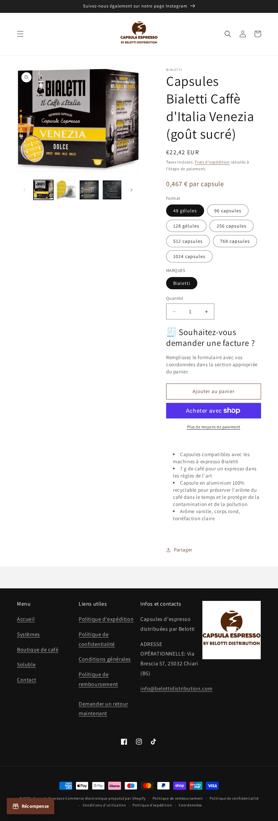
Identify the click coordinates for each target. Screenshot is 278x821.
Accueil (26, 619)
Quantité (174, 298)
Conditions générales (105, 659)
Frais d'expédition (212, 161)
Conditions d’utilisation (104, 805)
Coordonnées (190, 805)
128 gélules (186, 226)
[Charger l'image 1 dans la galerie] (43, 190)
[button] (20, 33)
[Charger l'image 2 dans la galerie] (66, 190)
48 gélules (185, 211)
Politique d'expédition (106, 619)
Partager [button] (183, 550)
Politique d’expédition (152, 805)
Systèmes (28, 634)
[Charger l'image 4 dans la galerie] (112, 190)
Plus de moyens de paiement (213, 426)
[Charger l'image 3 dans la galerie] (89, 190)
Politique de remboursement (178, 798)
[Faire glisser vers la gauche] (24, 189)
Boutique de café (38, 649)
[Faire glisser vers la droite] (131, 189)
